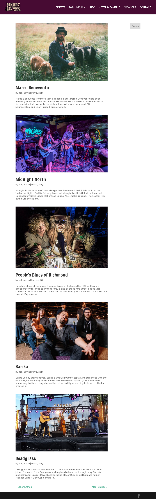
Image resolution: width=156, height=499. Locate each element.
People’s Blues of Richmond (42, 275)
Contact (145, 7)
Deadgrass (26, 458)
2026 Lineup (76, 7)
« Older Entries (24, 487)
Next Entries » (100, 487)
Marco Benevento (32, 87)
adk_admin (24, 93)
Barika (22, 366)
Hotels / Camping (109, 7)
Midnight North (31, 179)
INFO (92, 7)
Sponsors (130, 7)
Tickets (60, 7)
